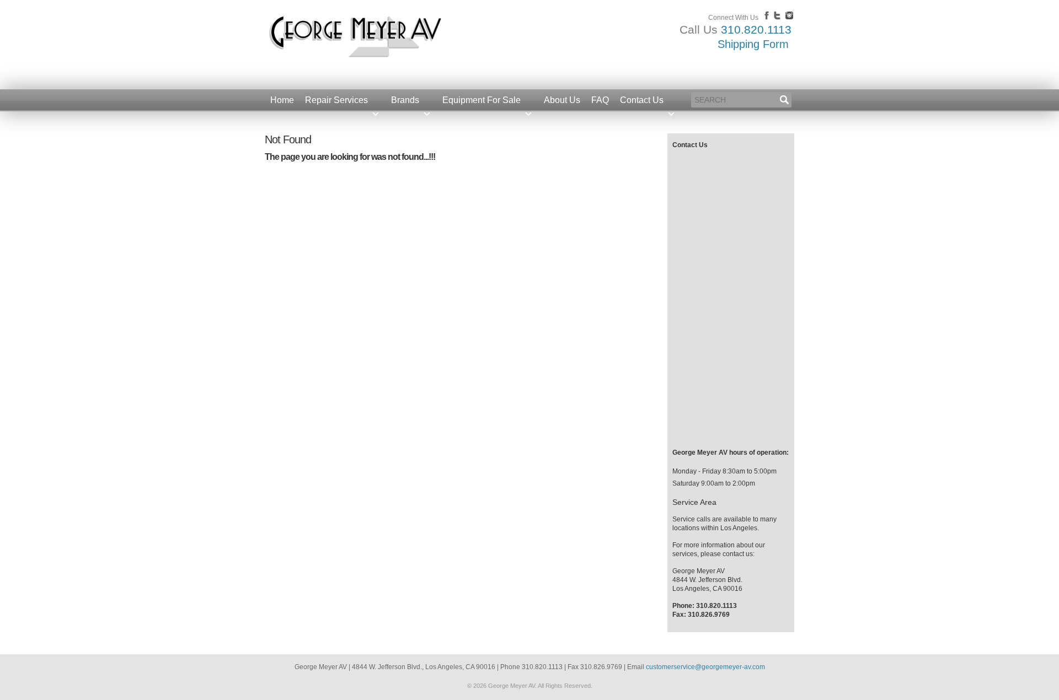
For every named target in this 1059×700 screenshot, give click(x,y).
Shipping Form (753, 44)
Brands (405, 100)
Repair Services (336, 100)
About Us (562, 100)
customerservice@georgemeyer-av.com (705, 667)
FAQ (600, 100)
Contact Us (642, 100)
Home (282, 100)
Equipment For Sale (481, 100)
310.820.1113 (756, 29)
